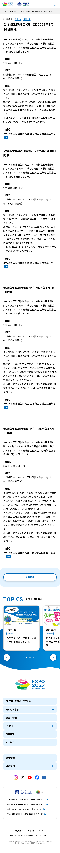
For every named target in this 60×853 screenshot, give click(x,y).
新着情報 (10, 734)
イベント (10, 726)
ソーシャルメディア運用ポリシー (23, 835)
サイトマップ (45, 835)
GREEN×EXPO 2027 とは (19, 701)
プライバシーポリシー (35, 830)
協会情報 (10, 757)
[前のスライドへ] (6, 657)
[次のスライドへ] (53, 657)
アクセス (10, 742)
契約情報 (10, 766)
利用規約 (19, 830)
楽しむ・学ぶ (12, 709)
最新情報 (30, 577)
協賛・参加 (11, 717)
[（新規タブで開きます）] (16, 777)
